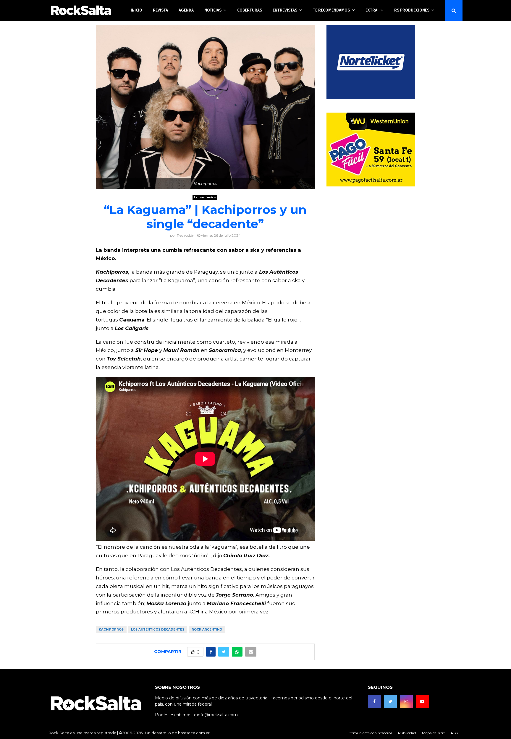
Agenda (186, 10)
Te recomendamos (331, 10)
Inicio (136, 10)
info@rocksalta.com (217, 714)
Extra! (372, 10)
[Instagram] (406, 701)
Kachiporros (111, 629)
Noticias (212, 10)
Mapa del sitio (433, 733)
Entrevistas (285, 10)
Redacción (185, 235)
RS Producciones (411, 10)
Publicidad (407, 733)
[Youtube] (422, 701)
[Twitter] (390, 701)
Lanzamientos (205, 197)
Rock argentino (207, 629)
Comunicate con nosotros (370, 733)
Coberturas (249, 10)
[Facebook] (374, 701)
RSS (454, 733)
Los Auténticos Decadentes (157, 629)
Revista (160, 10)
